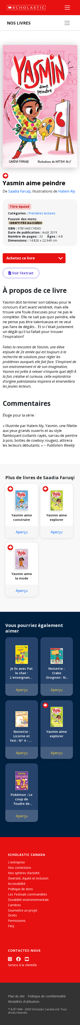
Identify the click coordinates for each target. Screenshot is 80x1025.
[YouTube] (27, 959)
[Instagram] (10, 959)
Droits (12, 915)
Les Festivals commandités (27, 894)
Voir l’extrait (22, 273)
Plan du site (16, 996)
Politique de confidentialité (47, 996)
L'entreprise (16, 862)
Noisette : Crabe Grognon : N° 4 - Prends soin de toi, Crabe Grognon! (56, 673)
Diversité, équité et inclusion (28, 878)
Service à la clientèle (22, 965)
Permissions (17, 920)
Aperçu (22, 532)
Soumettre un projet (22, 910)
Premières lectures (41, 213)
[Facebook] (18, 959)
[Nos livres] (67, 23)
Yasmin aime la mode (21, 575)
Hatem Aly (66, 191)
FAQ (11, 926)
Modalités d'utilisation (23, 1001)
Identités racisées (25, 223)
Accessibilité (16, 883)
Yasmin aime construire (21, 517)
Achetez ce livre (21, 258)
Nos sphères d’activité (24, 873)
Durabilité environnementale (28, 900)
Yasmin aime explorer (56, 517)
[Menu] (67, 7)
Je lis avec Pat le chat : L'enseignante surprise (21, 673)
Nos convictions (19, 867)
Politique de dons (20, 889)
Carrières (14, 905)
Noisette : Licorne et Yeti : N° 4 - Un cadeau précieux (21, 736)
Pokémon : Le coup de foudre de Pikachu (21, 799)
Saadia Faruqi (19, 191)
